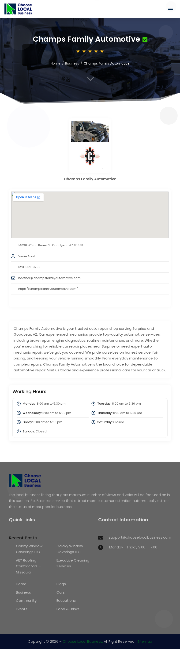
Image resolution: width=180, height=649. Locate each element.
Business (72, 63)
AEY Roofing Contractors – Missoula (28, 566)
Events (21, 608)
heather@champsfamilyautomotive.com (49, 278)
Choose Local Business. (83, 641)
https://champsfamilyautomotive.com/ (48, 288)
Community (26, 600)
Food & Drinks (67, 608)
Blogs (61, 583)
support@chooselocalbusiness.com (140, 537)
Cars (60, 592)
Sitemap (144, 641)
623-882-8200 (29, 267)
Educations (66, 600)
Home (55, 63)
